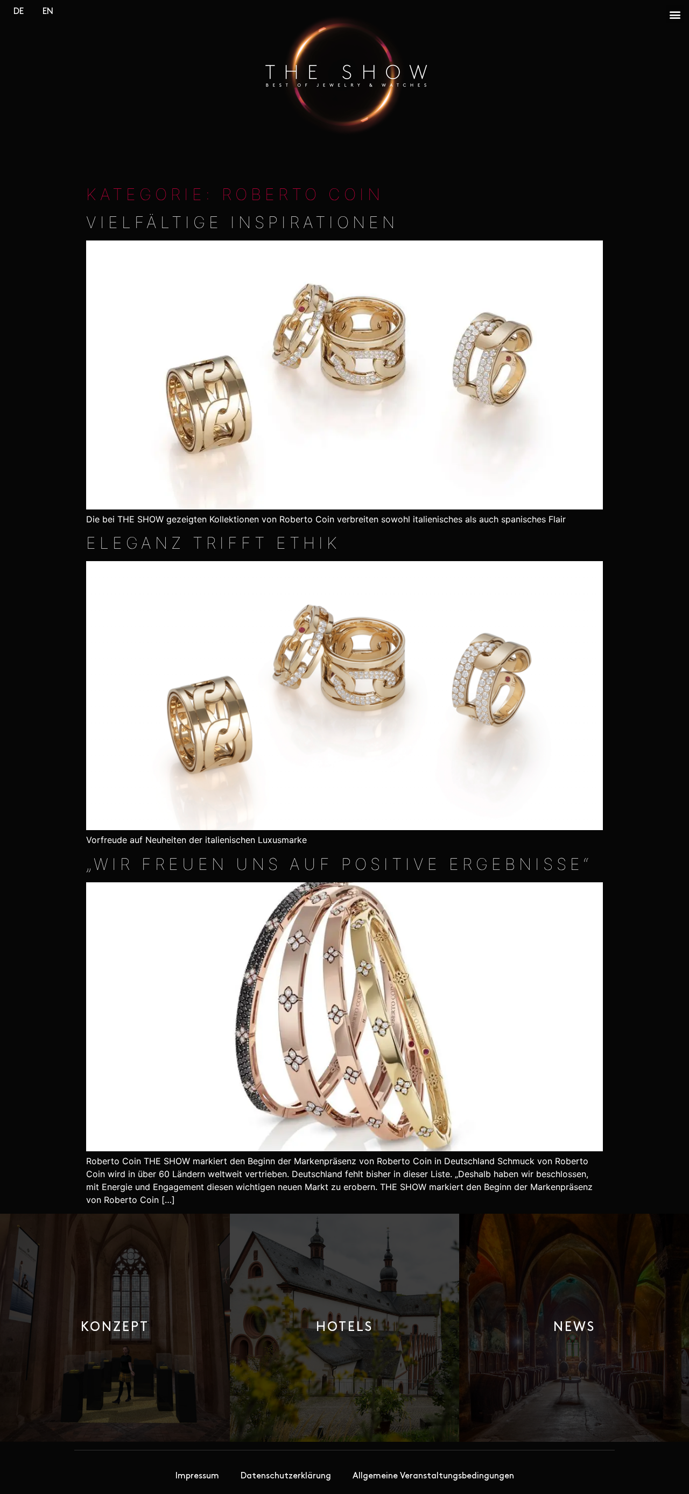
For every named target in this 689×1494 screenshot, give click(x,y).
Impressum (197, 1476)
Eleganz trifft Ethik (213, 543)
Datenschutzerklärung (286, 1476)
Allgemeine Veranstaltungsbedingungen (433, 1476)
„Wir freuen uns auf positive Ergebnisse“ (339, 864)
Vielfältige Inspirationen (242, 222)
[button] (675, 14)
